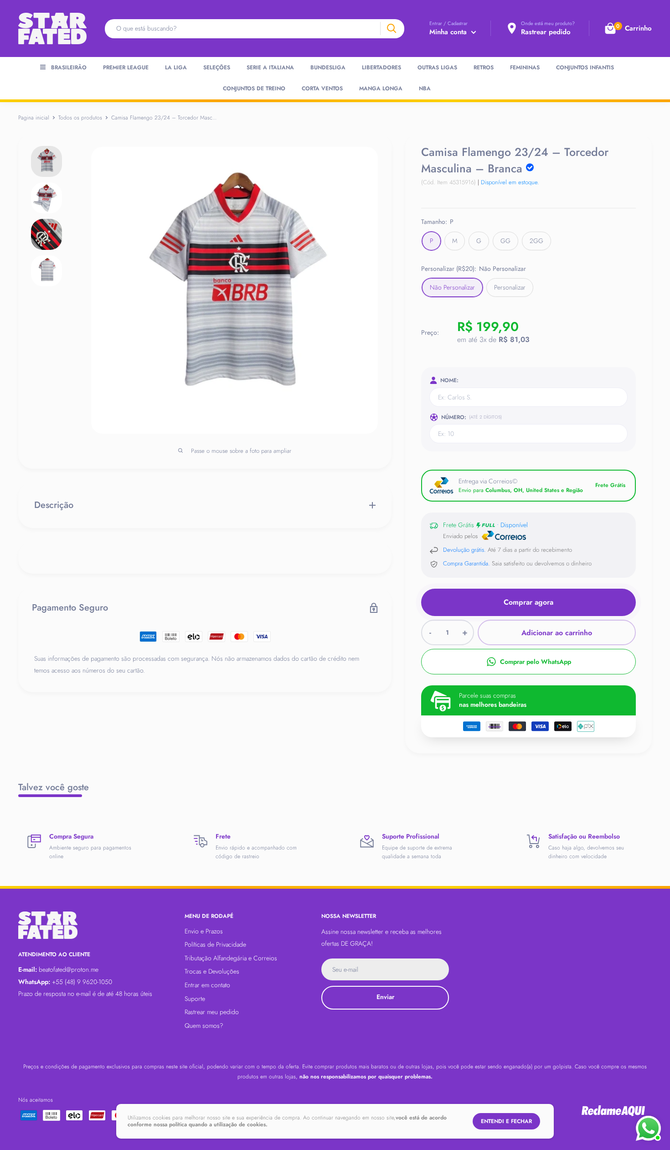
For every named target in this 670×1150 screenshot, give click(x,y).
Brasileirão (69, 67)
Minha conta (449, 32)
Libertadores (381, 67)
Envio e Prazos (204, 931)
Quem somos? (204, 1025)
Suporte (195, 998)
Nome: (449, 380)
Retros (484, 67)
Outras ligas (437, 67)
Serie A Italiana (270, 67)
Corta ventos (322, 88)
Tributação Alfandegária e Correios (231, 958)
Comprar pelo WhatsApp (535, 661)
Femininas (525, 67)
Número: (471, 417)
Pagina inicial (33, 118)
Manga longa (380, 88)
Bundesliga (327, 67)
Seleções (216, 67)
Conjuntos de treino (254, 88)
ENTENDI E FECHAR (506, 1121)
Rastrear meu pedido (212, 1011)
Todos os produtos (80, 118)
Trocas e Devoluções (212, 971)
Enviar (385, 996)
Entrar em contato (207, 984)
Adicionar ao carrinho (556, 632)
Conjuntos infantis (585, 67)
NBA (425, 88)
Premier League (126, 67)
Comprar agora (528, 602)
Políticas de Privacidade (215, 944)
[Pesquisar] (391, 28)
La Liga (176, 67)
